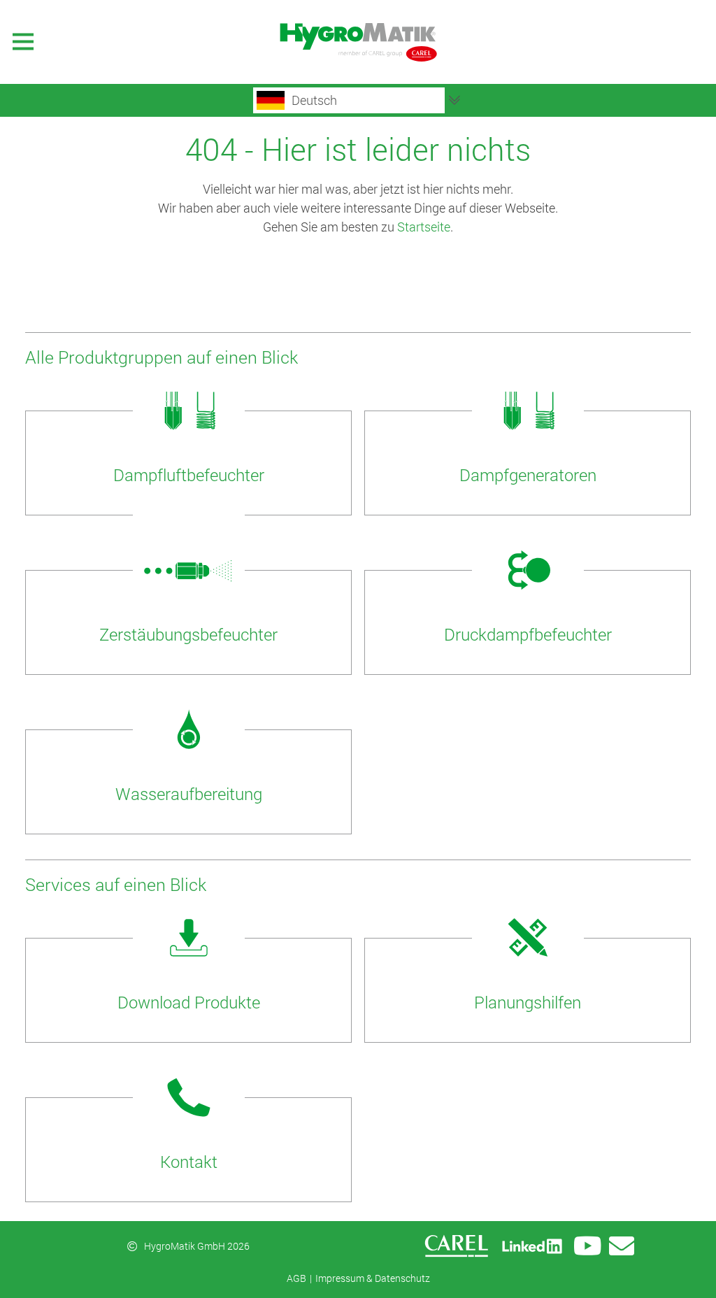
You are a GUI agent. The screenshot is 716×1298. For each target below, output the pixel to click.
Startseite (423, 226)
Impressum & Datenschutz (372, 1278)
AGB (296, 1278)
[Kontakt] (621, 1246)
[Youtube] (587, 1246)
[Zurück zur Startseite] (358, 42)
